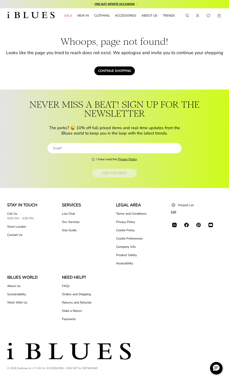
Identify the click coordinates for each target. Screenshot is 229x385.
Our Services (71, 222)
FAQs (66, 286)
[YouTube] (210, 225)
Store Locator (16, 227)
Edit (173, 212)
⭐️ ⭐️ (115, 4)
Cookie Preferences (129, 238)
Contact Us (15, 235)
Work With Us (17, 302)
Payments (69, 319)
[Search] (187, 15)
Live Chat (68, 214)
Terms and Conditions (131, 214)
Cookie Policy (125, 230)
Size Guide (69, 230)
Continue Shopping (114, 71)
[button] (216, 368)
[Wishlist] (208, 15)
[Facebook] (186, 225)
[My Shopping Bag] (219, 15)
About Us (14, 286)
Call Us (12, 214)
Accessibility (124, 263)
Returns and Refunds (76, 302)
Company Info (126, 247)
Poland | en (186, 205)
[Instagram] (174, 225)
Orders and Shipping (76, 294)
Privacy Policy (127, 159)
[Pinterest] (198, 225)
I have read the (116, 159)
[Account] (197, 15)
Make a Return (72, 311)
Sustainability (16, 294)
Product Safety (126, 255)
